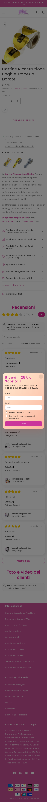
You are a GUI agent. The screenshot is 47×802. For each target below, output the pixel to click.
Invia (24, 424)
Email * (8, 403)
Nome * (8, 393)
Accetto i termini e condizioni (20, 412)
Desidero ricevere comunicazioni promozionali (22, 417)
